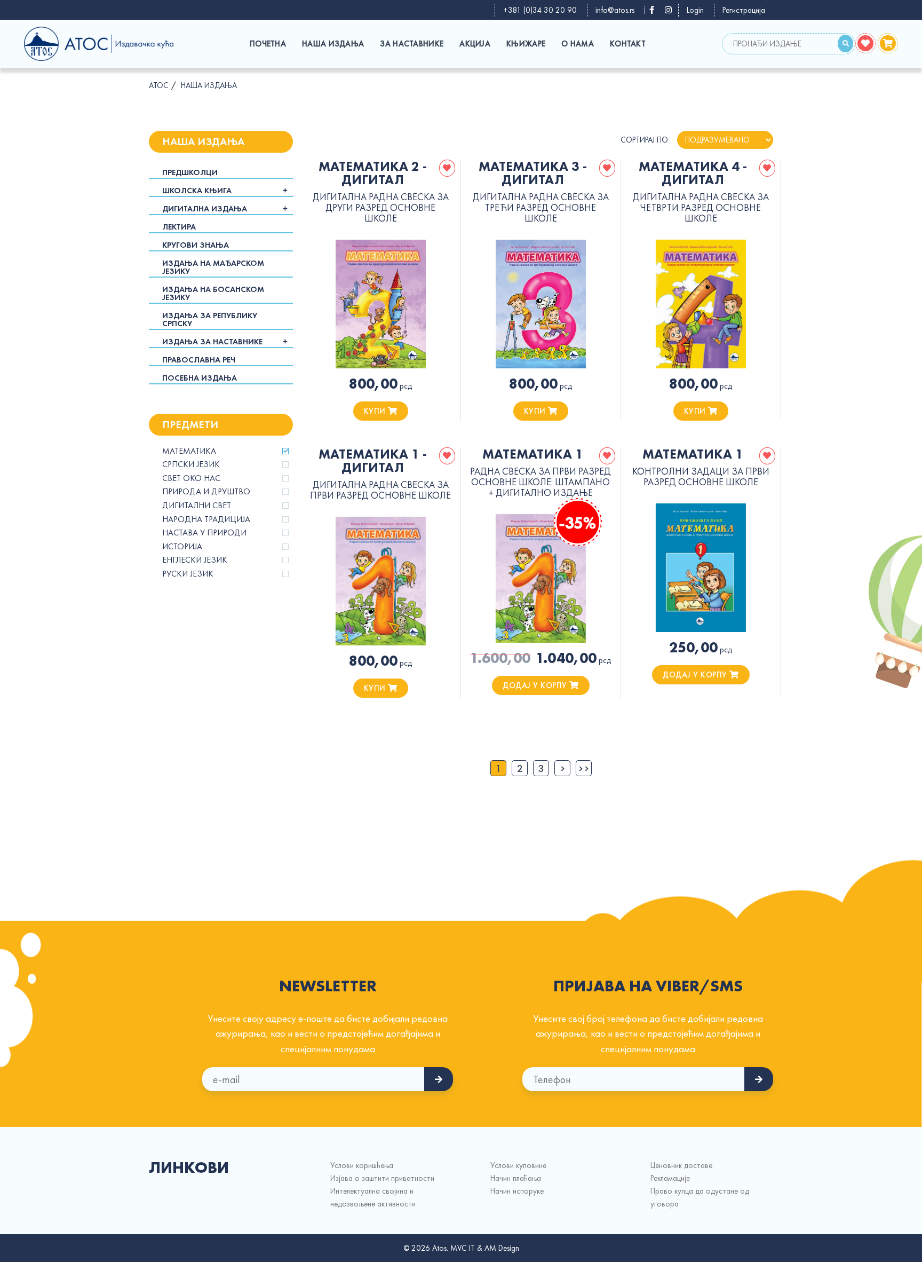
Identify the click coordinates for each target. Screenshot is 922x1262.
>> (584, 768)
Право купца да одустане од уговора (699, 1197)
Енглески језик (194, 560)
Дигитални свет (196, 505)
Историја (182, 546)
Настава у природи (204, 533)
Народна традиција (206, 519)
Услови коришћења (361, 1165)
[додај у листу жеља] (447, 168)
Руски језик (187, 574)
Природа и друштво (206, 491)
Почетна (268, 43)
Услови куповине (518, 1165)
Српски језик (191, 464)
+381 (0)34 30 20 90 (540, 10)
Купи (376, 411)
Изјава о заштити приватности (382, 1178)
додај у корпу (536, 685)
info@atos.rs (614, 10)
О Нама (577, 43)
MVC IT (462, 1248)
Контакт (628, 43)
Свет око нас (191, 478)
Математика (189, 451)
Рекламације (670, 1178)
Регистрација (743, 10)
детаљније (380, 304)
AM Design (501, 1248)
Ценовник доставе (681, 1165)
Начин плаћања (515, 1178)
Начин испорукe (517, 1191)
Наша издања (333, 43)
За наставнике (411, 43)
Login (695, 10)
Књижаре (525, 43)
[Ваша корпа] (888, 43)
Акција (474, 43)
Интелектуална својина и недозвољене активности (373, 1197)
